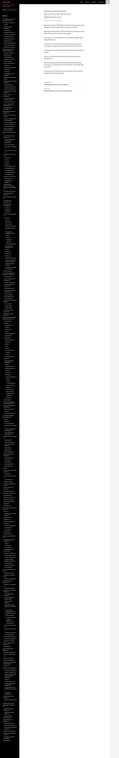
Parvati (6, 370)
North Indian (7, 447)
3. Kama (6, 162)
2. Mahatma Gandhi (8, 557)
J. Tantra (4, 468)
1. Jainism (6, 207)
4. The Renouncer (8, 174)
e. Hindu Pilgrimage (7, 452)
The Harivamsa (7, 294)
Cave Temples (7, 440)
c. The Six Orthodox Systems (9, 214)
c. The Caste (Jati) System (9, 122)
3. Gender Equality (8, 634)
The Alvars (5, 503)
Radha (6, 344)
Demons (6, 411)
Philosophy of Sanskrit (9, 86)
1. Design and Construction (10, 425)
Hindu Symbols (6, 517)
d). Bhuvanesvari (10, 385)
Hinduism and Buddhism (9, 652)
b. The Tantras (6, 474)
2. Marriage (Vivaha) (9, 144)
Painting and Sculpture (9, 525)
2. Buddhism (7, 210)
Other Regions (6, 646)
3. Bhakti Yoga (7, 308)
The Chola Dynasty (8, 45)
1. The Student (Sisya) (9, 168)
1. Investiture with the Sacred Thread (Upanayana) (9, 141)
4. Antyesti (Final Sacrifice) (10, 150)
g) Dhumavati (9, 391)
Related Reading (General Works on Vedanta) (56, 83)
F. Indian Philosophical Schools (10, 197)
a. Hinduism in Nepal (8, 573)
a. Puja (4, 419)
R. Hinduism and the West (8, 668)
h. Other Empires (7, 41)
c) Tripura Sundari (10, 383)
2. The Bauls (7, 545)
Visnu (6, 348)
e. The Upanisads (7, 61)
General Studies (7, 84)
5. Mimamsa (7, 253)
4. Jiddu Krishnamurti (9, 681)
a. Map (5, 24)
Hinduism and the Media (9, 731)
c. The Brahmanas (7, 57)
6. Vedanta (6, 255)
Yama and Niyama (10, 243)
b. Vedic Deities (6, 55)
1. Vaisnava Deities (8, 339)
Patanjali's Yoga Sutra (10, 226)
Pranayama (8, 239)
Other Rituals (7, 462)
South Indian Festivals (8, 501)
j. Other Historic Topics (8, 47)
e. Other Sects (6, 399)
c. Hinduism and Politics (8, 553)
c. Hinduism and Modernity (9, 625)
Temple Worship (8, 466)
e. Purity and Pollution (8, 126)
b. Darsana (5, 421)
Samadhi (8, 241)
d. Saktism (5, 358)
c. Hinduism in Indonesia (9, 578)
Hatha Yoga (7, 222)
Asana (7, 235)
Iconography (7, 459)
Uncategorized (6, 740)
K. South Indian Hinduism (8, 493)
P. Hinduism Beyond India (8, 636)
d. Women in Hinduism (8, 176)
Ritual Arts (5, 523)
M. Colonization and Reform (9, 536)
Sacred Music (7, 529)
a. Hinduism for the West (9, 670)
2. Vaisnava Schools (8, 356)
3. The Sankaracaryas (10, 617)
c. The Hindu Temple (8, 423)
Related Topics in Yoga (10, 228)
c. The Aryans (6, 30)
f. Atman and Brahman (8, 63)
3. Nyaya (6, 249)
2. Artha (6, 160)
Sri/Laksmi (7, 374)
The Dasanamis (9, 623)
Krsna (7, 352)
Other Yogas (8, 224)
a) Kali (7, 379)
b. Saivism (5, 323)
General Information (10, 258)
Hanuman (7, 342)
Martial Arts (6, 519)
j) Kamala (8, 397)
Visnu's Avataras (9, 350)
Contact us (101, 2)
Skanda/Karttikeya (9, 333)
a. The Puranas (6, 321)
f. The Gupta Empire (7, 36)
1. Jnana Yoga (7, 303)
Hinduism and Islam (7, 658)
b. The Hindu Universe (8, 102)
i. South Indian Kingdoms (9, 43)
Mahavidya (6, 2)
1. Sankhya (6, 217)
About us (94, 2)
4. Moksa (6, 164)
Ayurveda (6, 71)
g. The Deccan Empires (8, 38)
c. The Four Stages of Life (9, 166)
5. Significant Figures (9, 565)
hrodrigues (58, 20)
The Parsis (5, 666)
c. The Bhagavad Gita (8, 296)
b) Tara (7, 381)
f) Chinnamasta (9, 389)
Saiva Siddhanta (7, 479)
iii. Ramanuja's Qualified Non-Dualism (55, 11)
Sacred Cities (6, 531)
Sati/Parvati (7, 329)
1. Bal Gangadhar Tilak (9, 555)
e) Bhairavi (8, 387)
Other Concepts (7, 271)
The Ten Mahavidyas (9, 377)
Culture (5, 511)
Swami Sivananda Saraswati (10, 699)
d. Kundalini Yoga (7, 481)
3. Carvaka (6, 212)
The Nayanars (6, 505)
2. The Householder (8, 170)
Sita (6, 346)
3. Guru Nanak (7, 547)
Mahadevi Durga (9, 366)
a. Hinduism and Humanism (9, 584)
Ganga (6, 364)
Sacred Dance (7, 527)
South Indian (7, 450)
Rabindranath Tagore (9, 588)
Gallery (87, 2)
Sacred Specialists (8, 464)
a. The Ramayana (7, 276)
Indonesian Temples (8, 442)
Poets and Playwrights (8, 521)
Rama (7, 354)
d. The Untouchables (8, 124)
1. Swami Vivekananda (9, 672)
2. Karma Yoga (7, 306)
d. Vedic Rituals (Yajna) (8, 59)
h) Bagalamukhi (9, 393)
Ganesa (7, 327)
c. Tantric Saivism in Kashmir (9, 476)
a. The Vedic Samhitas (8, 53)
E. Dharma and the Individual (9, 132)
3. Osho (6, 679)
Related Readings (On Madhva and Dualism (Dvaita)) (58, 90)
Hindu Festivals (7, 457)
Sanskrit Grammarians (9, 89)
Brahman (6, 65)
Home (81, 2)
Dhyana (8, 237)
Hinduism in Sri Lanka (8, 640)
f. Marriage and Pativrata (9, 191)
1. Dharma (6, 157)
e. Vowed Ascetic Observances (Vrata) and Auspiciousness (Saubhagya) (9, 186)
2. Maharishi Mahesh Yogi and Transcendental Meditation (10, 676)
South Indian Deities (9, 413)
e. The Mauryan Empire (8, 34)
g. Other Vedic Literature (9, 67)
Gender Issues (7, 178)
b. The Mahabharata (8, 288)
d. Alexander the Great (8, 32)
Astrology (6, 69)
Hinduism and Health (8, 723)
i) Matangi (8, 395)
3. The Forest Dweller (9, 172)
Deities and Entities (8, 409)
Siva (6, 331)
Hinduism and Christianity (9, 654)
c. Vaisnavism (6, 337)
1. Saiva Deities (7, 325)
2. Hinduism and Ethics (9, 632)
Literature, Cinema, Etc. (8, 497)
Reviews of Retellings (9, 282)
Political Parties (7, 567)
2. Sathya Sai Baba (9, 615)
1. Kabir (6, 543)
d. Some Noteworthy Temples (10, 436)
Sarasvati (7, 372)
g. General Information (8, 491)
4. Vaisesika (6, 251)
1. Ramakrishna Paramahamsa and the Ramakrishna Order (10, 611)
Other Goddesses (9, 368)
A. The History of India (8, 22)
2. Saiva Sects (7, 335)
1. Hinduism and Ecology (10, 628)
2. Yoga (6, 219)
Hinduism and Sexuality (8, 725)
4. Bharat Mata (7, 563)
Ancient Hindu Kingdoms (9, 638)
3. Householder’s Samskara (10, 146)
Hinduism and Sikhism (8, 660)
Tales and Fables (7, 534)
